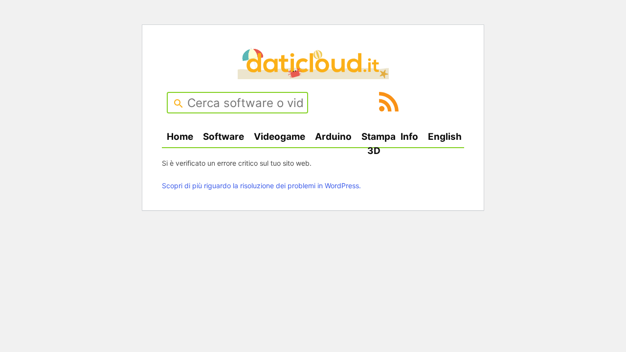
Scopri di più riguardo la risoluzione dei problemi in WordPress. (261, 185)
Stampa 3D (378, 143)
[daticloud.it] (313, 76)
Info (409, 136)
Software (223, 136)
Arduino (333, 136)
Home (180, 136)
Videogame (279, 136)
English (445, 136)
